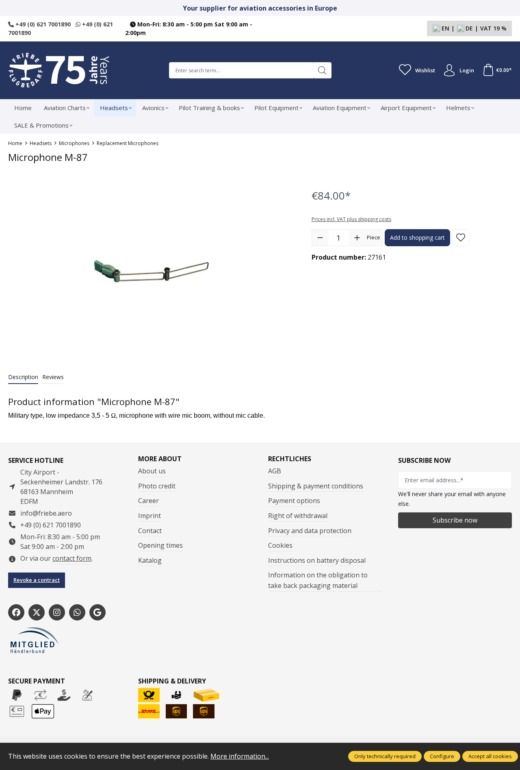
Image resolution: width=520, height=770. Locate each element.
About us (152, 470)
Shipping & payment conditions (315, 486)
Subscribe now (455, 520)
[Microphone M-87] (151, 271)
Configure (442, 756)
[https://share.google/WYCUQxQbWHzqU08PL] (97, 612)
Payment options (294, 500)
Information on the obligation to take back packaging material (318, 580)
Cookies (280, 545)
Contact (150, 530)
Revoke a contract (36, 579)
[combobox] (241, 70)
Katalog (150, 560)
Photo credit (157, 486)
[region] (151, 271)
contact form (71, 558)
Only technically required (385, 756)
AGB (274, 470)
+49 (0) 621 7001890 (42, 24)
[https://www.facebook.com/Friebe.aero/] (16, 612)
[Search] (322, 70)
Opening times (160, 545)
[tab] (23, 377)
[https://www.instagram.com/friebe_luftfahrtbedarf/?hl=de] (57, 612)
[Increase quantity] (357, 238)
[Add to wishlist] (460, 238)
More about (160, 458)
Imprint (149, 515)
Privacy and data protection (309, 530)
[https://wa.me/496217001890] (77, 612)
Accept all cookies (490, 756)
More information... (239, 756)
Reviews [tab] (53, 377)
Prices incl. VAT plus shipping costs (351, 219)
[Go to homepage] (59, 70)
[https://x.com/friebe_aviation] (36, 612)
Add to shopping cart (417, 237)
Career (148, 500)
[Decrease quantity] (320, 238)
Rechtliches (289, 458)
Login (466, 70)
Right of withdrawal (297, 515)
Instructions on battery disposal (317, 560)
